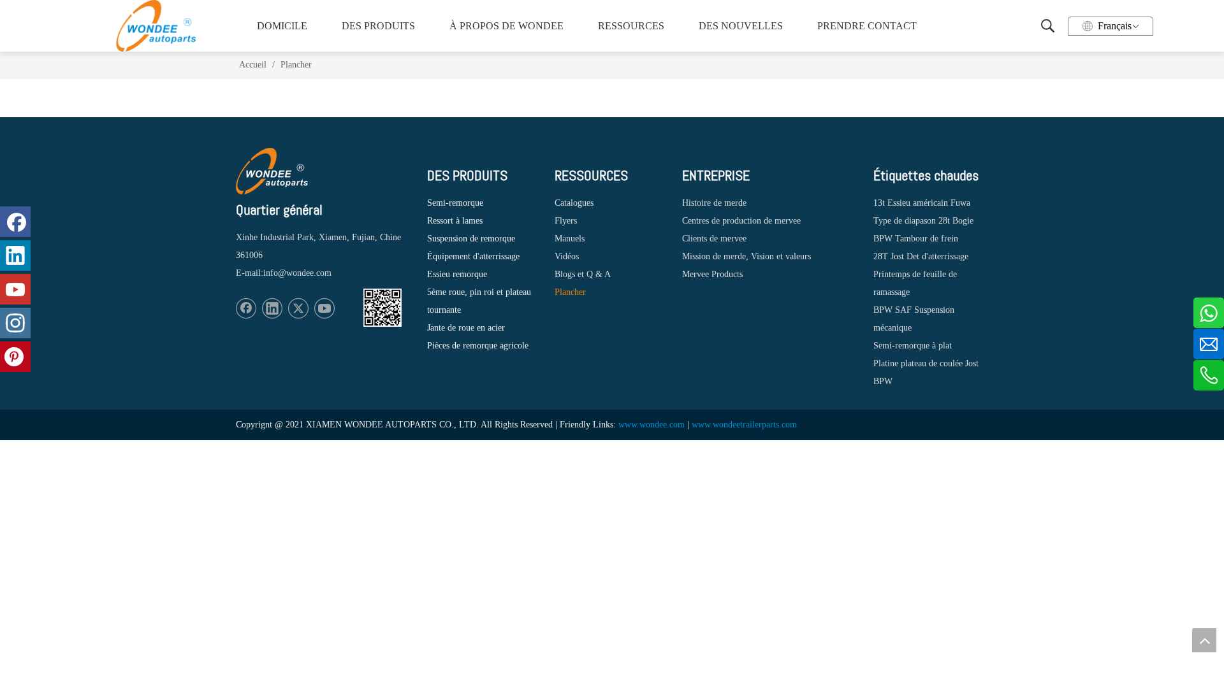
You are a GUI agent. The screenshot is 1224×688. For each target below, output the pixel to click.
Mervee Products (712, 274)
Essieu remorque (457, 274)
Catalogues (574, 203)
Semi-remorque (455, 203)
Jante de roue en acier (466, 328)
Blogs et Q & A (583, 274)
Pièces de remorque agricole (477, 345)
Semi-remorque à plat (912, 345)
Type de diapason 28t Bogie (923, 221)
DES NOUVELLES (741, 25)
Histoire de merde (714, 203)
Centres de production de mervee (741, 221)
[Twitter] (298, 308)
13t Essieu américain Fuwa (921, 203)
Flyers (566, 221)
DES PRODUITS (378, 25)
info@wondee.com (297, 273)
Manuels (570, 238)
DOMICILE (282, 25)
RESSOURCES (631, 25)
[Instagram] (15, 323)
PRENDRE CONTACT (865, 25)
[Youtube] (324, 308)
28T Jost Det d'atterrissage (920, 256)
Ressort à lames (455, 221)
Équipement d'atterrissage (473, 256)
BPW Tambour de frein (915, 238)
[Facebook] (246, 308)
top (1204, 640)
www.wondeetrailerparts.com (744, 424)
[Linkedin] (272, 308)
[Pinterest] (15, 356)
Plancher (570, 292)
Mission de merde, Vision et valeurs (746, 256)
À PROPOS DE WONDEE (502, 25)
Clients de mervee (714, 238)
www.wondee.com (651, 424)
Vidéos (567, 256)
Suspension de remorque (471, 238)
